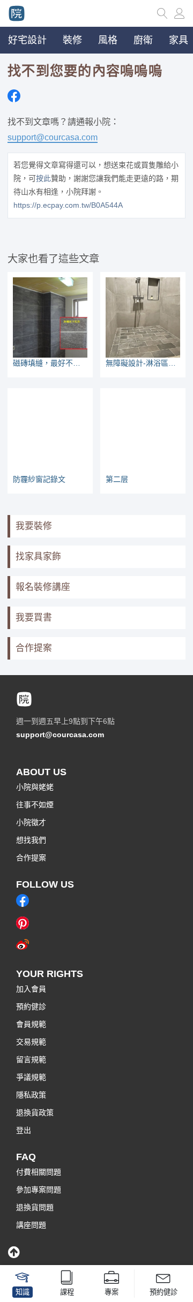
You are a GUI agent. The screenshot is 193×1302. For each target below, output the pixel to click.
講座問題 (31, 1225)
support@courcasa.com (53, 137)
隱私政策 (31, 1095)
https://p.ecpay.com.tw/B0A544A (68, 205)
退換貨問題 (35, 1207)
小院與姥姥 (35, 787)
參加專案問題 (38, 1189)
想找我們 (31, 840)
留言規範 (31, 1059)
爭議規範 (31, 1077)
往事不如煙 (35, 804)
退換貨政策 (35, 1112)
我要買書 (34, 617)
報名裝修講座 (43, 587)
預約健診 (31, 1006)
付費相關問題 (38, 1172)
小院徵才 (31, 822)
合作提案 (34, 648)
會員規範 (31, 1024)
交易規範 (31, 1042)
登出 (23, 1130)
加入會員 (31, 989)
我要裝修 (34, 526)
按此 (43, 178)
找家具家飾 (38, 556)
